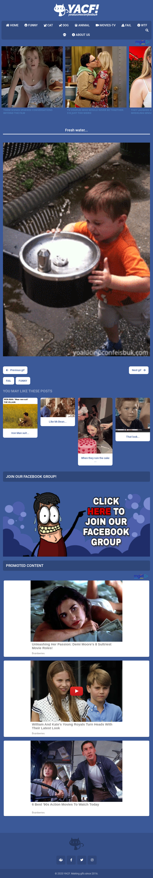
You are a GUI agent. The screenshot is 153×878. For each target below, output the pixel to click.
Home (13, 25)
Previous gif (17, 370)
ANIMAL (84, 25)
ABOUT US (82, 35)
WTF (143, 25)
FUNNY (32, 25)
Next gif (137, 370)
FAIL (127, 25)
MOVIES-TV (107, 25)
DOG (65, 25)
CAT (50, 25)
